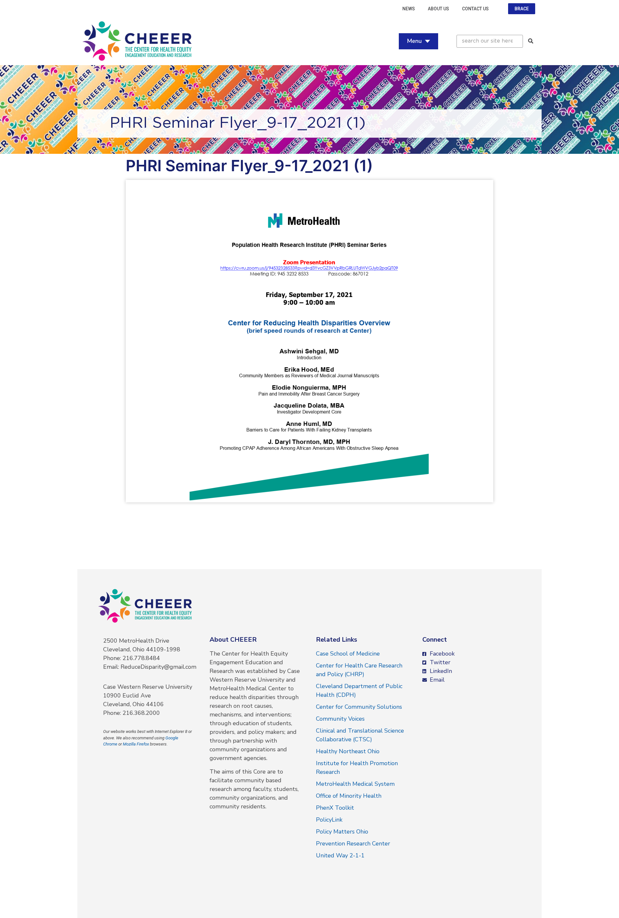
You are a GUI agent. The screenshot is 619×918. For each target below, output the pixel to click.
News (408, 8)
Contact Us (475, 8)
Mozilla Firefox (136, 744)
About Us (438, 8)
